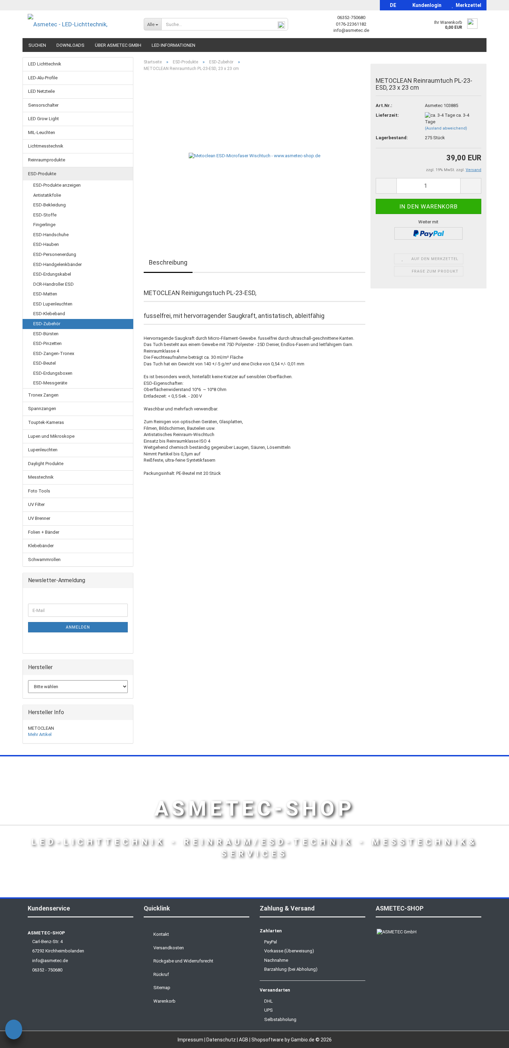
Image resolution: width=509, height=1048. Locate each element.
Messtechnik (41, 477)
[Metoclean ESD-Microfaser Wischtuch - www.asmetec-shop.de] (254, 154)
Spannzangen (42, 408)
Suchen (37, 45)
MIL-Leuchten (41, 132)
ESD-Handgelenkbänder (57, 264)
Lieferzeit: (387, 115)
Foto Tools (39, 491)
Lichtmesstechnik (45, 146)
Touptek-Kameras (46, 422)
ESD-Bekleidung (49, 204)
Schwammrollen (44, 559)
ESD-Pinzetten (47, 343)
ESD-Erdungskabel (52, 274)
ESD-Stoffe (44, 214)
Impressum (191, 1039)
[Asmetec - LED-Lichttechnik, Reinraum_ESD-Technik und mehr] (80, 24)
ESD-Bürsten (46, 333)
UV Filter (36, 504)
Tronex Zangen (43, 395)
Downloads (70, 45)
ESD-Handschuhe (51, 234)
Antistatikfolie (47, 195)
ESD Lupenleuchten (52, 304)
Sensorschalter (43, 105)
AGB (244, 1039)
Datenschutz (221, 1039)
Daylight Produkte (45, 463)
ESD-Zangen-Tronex (53, 353)
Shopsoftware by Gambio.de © (291, 1039)
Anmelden (78, 627)
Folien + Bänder (43, 532)
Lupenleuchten (42, 449)
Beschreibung (168, 262)
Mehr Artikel (40, 734)
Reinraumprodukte (46, 159)
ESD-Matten (45, 293)
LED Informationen (173, 45)
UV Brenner (39, 518)
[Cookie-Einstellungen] (13, 1030)
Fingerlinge (44, 224)
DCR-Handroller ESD (53, 284)
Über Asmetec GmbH (118, 45)
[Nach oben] (490, 1037)
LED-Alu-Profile (42, 77)
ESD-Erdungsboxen (52, 373)
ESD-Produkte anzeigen (57, 185)
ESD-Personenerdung (54, 254)
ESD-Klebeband (49, 313)
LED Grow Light (43, 118)
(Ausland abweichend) (446, 128)
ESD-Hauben (46, 244)
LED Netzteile (41, 91)
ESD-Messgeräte (50, 382)
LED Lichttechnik (44, 63)
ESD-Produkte (42, 173)
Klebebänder (41, 545)
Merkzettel (467, 5)
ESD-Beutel (44, 363)
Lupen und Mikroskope (51, 436)
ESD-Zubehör (46, 323)
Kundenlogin (425, 5)
